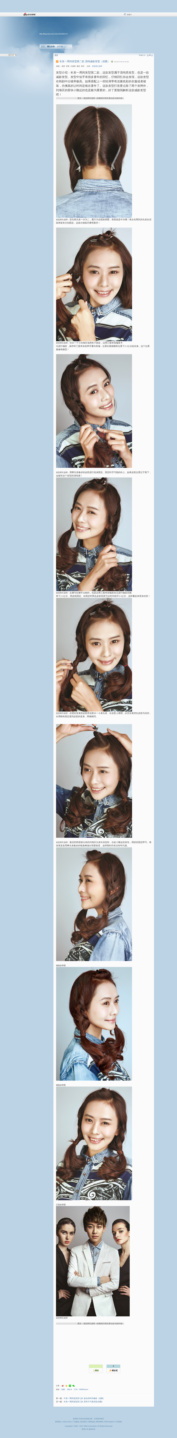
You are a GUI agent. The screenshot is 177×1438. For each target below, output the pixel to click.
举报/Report (83, 1389)
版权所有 (92, 1429)
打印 (76, 1389)
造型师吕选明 (97, 66)
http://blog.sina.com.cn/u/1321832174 (53, 34)
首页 (43, 46)
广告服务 (76, 1422)
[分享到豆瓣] (70, 1386)
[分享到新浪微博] (63, 1386)
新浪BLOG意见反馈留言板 (83, 1419)
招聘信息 (91, 1422)
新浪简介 (58, 1422)
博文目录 (51, 46)
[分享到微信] (73, 1386)
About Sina (67, 1422)
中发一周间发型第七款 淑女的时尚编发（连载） (84, 1398)
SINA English (109, 1422)
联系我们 (83, 1422)
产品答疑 (118, 1422)
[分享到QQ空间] (66, 1386)
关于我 (60, 46)
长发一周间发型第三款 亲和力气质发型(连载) (83, 1402)
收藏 (63, 1389)
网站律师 (99, 1422)
